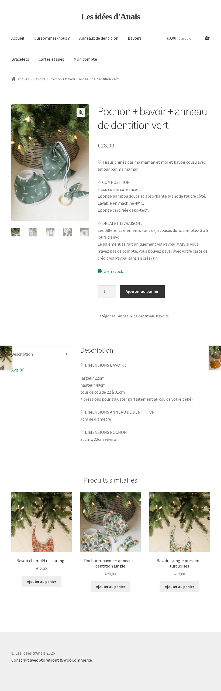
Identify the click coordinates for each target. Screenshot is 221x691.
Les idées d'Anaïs (110, 16)
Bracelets (20, 59)
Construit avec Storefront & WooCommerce (51, 660)
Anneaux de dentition (98, 38)
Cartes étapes (51, 59)
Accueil (17, 38)
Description (22, 354)
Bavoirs (134, 38)
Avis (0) (18, 370)
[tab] (41, 354)
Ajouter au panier (142, 291)
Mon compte (85, 59)
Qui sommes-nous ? (52, 38)
